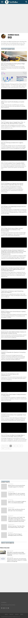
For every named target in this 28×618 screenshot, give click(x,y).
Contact (11, 614)
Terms (21, 614)
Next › (3, 448)
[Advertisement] (14, 18)
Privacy (17, 614)
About (6, 614)
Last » (8, 448)
